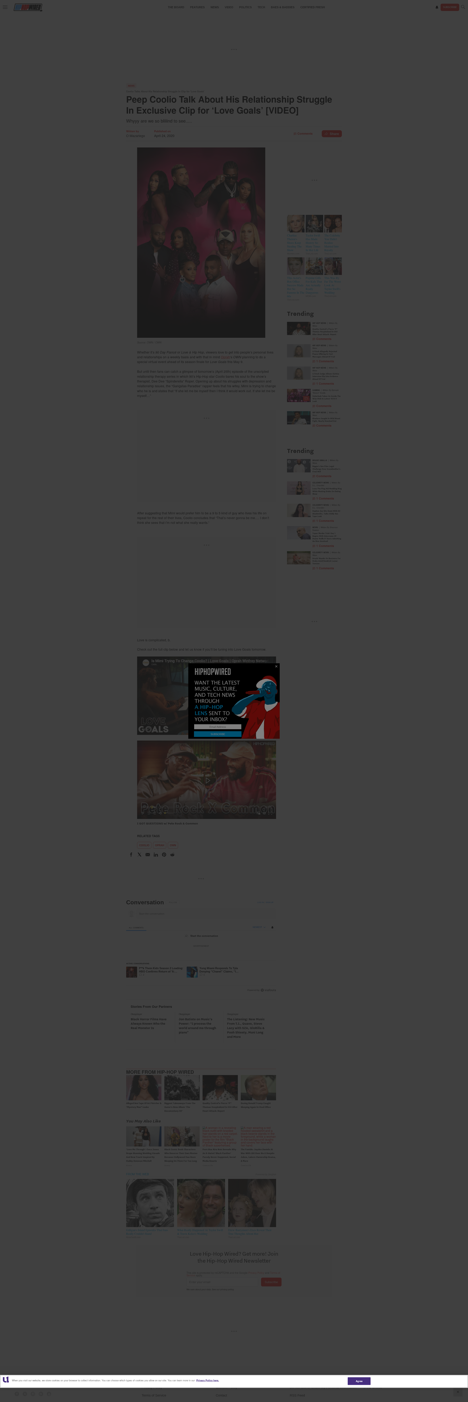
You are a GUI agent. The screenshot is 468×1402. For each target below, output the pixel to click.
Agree (359, 1381)
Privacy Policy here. (207, 1380)
